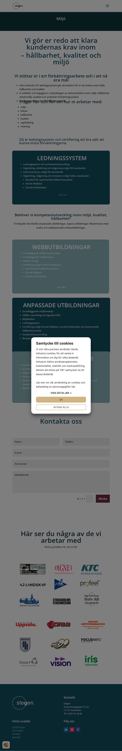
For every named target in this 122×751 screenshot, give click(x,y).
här (73, 386)
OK (61, 399)
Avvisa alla (61, 407)
